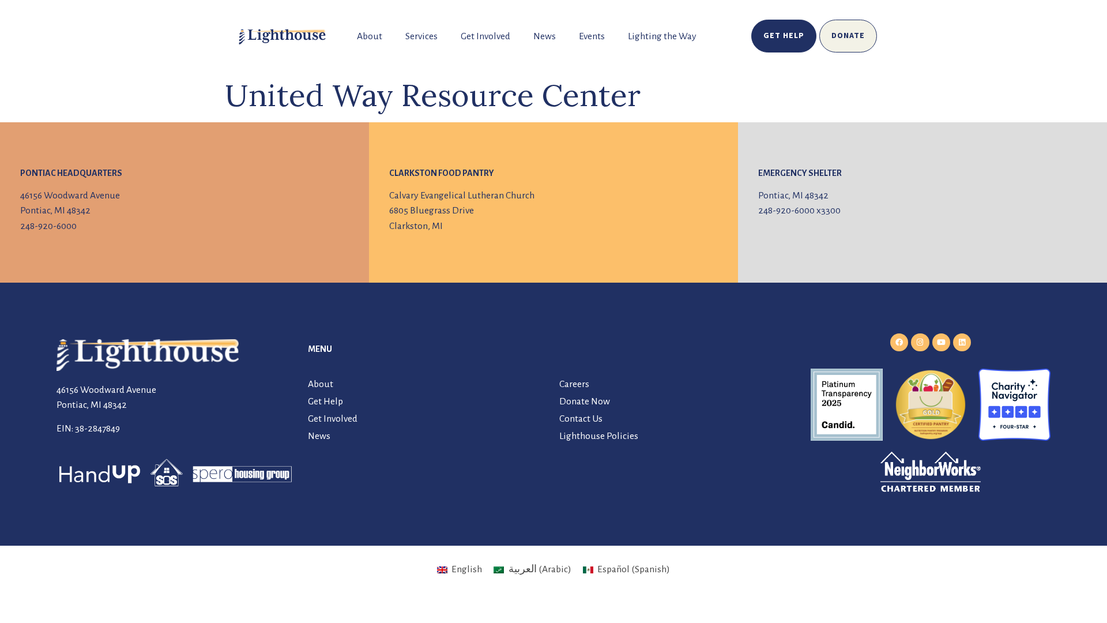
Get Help (325, 401)
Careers (574, 384)
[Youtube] (941, 342)
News (544, 36)
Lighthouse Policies (598, 436)
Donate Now (584, 401)
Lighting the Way (662, 36)
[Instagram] (920, 342)
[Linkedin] (962, 342)
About (369, 36)
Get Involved (485, 36)
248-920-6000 (48, 226)
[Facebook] (899, 342)
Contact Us (581, 419)
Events (592, 36)
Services (421, 36)
